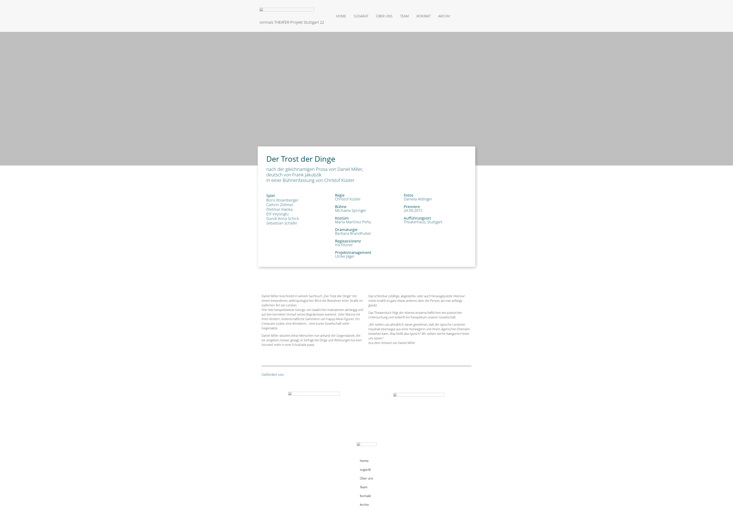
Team (404, 16)
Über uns (384, 16)
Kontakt (424, 16)
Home (341, 16)
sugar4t (361, 16)
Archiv (444, 16)
